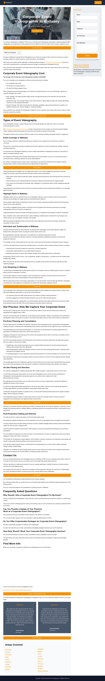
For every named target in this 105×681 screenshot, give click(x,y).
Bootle (24, 590)
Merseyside (19, 590)
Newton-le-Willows (43, 671)
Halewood (40, 658)
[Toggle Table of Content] (18, 52)
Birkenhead (6, 590)
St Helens (40, 663)
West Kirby (8, 666)
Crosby (29, 590)
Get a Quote (36, 30)
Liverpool (12, 590)
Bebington (40, 649)
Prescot (40, 661)
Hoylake (7, 664)
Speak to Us (37, 286)
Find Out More (37, 167)
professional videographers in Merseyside (17, 129)
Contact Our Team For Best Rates (37, 115)
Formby (40, 656)
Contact (98, 2)
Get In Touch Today (37, 48)
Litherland (8, 661)
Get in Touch (37, 402)
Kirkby (39, 654)
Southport (40, 666)
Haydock (40, 668)
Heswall (7, 669)
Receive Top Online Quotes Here (37, 593)
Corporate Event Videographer (53, 62)
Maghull (40, 651)
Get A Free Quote (37, 638)
